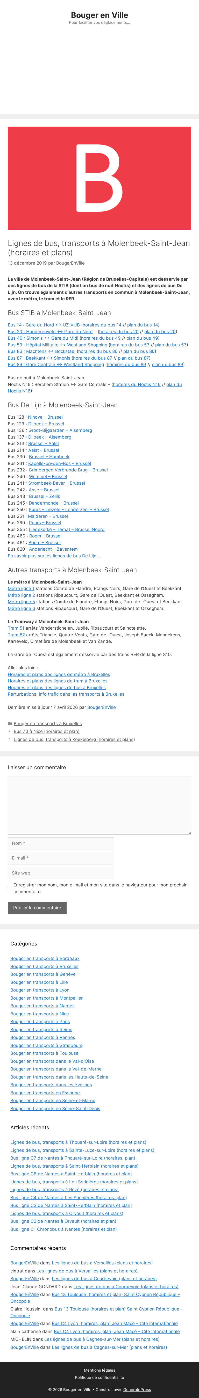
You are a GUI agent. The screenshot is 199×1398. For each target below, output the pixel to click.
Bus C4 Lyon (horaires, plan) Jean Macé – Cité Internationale (115, 1323)
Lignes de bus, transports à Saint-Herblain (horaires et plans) (74, 1166)
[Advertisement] (99, 75)
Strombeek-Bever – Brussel (56, 483)
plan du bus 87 (133, 358)
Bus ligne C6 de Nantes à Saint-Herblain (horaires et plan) (71, 1173)
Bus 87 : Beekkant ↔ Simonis (39, 358)
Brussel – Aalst (43, 443)
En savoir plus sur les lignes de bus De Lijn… (54, 555)
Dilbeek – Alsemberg (49, 437)
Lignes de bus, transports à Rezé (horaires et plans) (64, 1189)
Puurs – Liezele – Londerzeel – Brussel (69, 509)
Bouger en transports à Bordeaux (45, 958)
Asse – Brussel (44, 489)
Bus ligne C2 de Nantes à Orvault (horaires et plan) (63, 1221)
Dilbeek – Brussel (46, 423)
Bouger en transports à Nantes (42, 1005)
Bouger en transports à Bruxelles (48, 723)
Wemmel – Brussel (48, 476)
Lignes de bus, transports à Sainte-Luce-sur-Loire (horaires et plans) (82, 1150)
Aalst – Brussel (43, 450)
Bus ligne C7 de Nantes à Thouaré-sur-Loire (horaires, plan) (72, 1158)
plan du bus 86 (139, 351)
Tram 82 (16, 634)
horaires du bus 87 (92, 358)
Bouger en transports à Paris (40, 1021)
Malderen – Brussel (48, 516)
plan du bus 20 (160, 331)
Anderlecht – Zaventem (53, 549)
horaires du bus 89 (126, 364)
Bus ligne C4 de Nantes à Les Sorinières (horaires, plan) (68, 1197)
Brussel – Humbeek (49, 456)
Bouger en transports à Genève (43, 974)
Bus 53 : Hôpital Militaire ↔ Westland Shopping (57, 344)
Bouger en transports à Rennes (42, 1037)
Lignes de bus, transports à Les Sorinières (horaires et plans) (74, 1181)
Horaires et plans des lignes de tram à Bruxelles (58, 680)
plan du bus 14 (142, 324)
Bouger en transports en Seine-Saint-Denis (55, 1108)
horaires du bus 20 (119, 331)
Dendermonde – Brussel (54, 503)
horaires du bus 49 (101, 338)
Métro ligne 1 (21, 588)
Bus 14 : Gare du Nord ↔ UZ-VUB (44, 324)
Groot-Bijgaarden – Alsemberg (60, 430)
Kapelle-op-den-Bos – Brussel (59, 463)
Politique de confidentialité (99, 1377)
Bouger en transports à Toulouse (44, 1053)
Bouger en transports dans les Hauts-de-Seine (59, 1077)
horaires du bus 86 (98, 351)
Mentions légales (99, 1370)
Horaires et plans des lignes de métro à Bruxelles (59, 674)
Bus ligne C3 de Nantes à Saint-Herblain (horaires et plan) (71, 1205)
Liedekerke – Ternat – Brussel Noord (67, 529)
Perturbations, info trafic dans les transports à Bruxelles (66, 694)
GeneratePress (137, 1389)
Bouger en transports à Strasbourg (46, 1045)
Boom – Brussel (45, 535)
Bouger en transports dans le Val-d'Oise (52, 1061)
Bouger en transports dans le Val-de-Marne (56, 1069)
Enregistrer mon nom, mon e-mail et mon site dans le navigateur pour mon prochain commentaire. (100, 888)
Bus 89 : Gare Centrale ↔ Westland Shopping (56, 364)
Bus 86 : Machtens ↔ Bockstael (41, 351)
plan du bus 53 (171, 344)
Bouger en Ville (99, 15)
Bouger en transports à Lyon (39, 990)
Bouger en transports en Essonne (45, 1092)
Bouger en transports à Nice (39, 1013)
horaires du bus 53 (130, 344)
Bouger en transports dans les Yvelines (51, 1084)
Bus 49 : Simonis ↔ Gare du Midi (43, 338)
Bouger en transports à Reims (41, 1029)
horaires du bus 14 (102, 324)
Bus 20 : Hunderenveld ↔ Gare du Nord (50, 331)
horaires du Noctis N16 (137, 384)
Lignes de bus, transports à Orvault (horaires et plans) (66, 1213)
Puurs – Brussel (45, 522)
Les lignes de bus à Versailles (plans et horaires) (102, 1262)
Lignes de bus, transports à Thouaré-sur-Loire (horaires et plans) (78, 1142)
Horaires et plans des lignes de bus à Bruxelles (57, 687)
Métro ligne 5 (21, 601)
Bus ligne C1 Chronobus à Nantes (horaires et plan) (63, 1229)
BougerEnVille (101, 707)
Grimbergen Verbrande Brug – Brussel (68, 469)
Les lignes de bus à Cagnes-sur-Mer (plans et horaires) (102, 1339)
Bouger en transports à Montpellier (46, 998)
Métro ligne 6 (21, 608)
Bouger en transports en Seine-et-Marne (52, 1100)
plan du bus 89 (167, 364)
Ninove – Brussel (45, 417)
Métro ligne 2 (21, 595)
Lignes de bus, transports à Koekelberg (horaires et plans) (74, 739)
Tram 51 (16, 628)
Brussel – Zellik (44, 496)
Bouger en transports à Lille (39, 982)
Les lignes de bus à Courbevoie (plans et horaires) (104, 1278)
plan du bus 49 (142, 338)
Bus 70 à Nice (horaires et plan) (47, 731)
